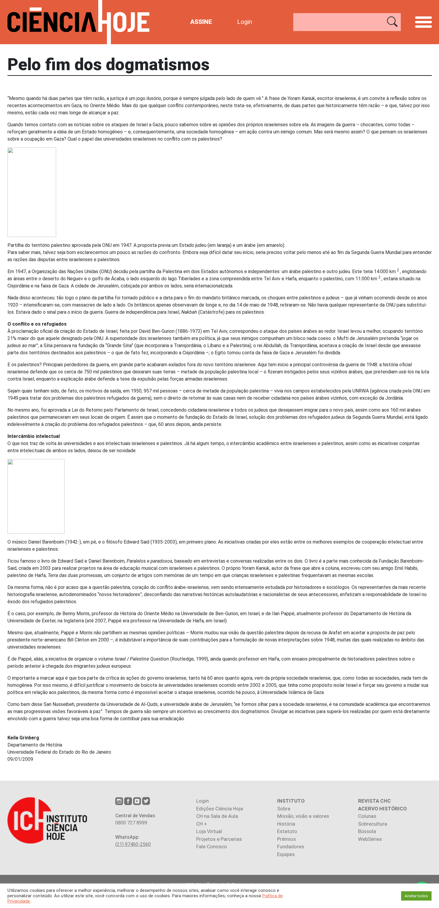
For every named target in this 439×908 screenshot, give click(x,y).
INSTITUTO (291, 801)
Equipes (286, 854)
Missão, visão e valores (303, 816)
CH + (201, 824)
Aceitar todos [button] (416, 896)
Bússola (367, 831)
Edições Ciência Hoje (219, 809)
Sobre (283, 809)
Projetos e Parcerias (219, 839)
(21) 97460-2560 (133, 844)
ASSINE (201, 21)
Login (244, 21)
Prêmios (286, 839)
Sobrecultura (372, 824)
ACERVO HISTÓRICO (382, 809)
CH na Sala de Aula (217, 816)
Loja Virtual (209, 831)
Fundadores (290, 846)
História (286, 824)
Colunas (367, 816)
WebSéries (370, 839)
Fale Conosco (211, 846)
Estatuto (287, 831)
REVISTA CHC (374, 801)
